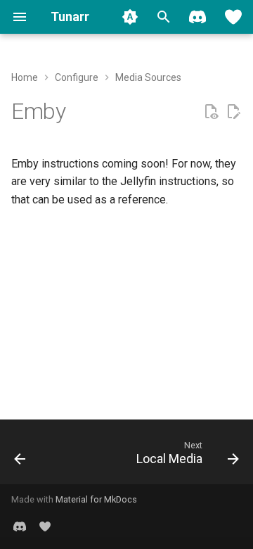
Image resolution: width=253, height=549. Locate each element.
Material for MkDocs (96, 499)
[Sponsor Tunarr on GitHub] (233, 17)
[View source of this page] (210, 112)
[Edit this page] (233, 112)
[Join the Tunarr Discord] (197, 17)
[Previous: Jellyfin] (20, 456)
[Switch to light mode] (130, 17)
